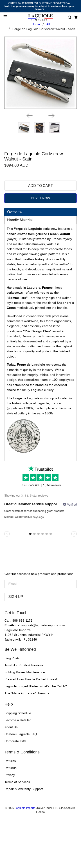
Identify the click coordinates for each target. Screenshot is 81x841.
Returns (10, 761)
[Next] (51, 115)
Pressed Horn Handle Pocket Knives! (30, 679)
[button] (70, 17)
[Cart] (76, 17)
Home (36, 24)
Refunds (10, 768)
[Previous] (29, 115)
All (48, 24)
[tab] (40, 212)
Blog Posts (12, 658)
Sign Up (15, 597)
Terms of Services (17, 782)
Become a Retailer (17, 720)
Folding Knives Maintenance (24, 672)
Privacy (9, 775)
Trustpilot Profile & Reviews (23, 665)
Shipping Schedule (17, 713)
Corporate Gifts (15, 741)
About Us (11, 727)
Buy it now (40, 198)
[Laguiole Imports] (40, 17)
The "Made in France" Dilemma (26, 693)
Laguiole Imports (25, 807)
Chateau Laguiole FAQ (20, 734)
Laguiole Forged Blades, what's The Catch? (35, 686)
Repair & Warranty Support (23, 789)
